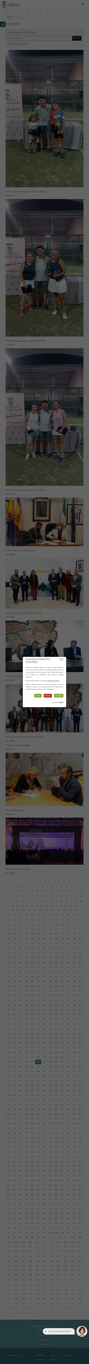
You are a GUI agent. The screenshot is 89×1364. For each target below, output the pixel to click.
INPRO (61, 702)
